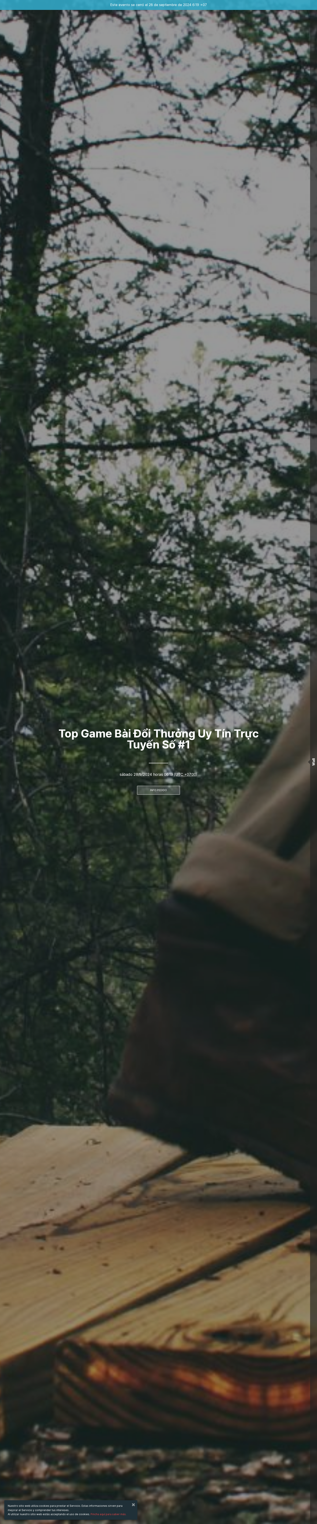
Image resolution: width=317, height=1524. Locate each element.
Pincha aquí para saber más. (108, 1514)
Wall (313, 762)
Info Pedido (158, 790)
